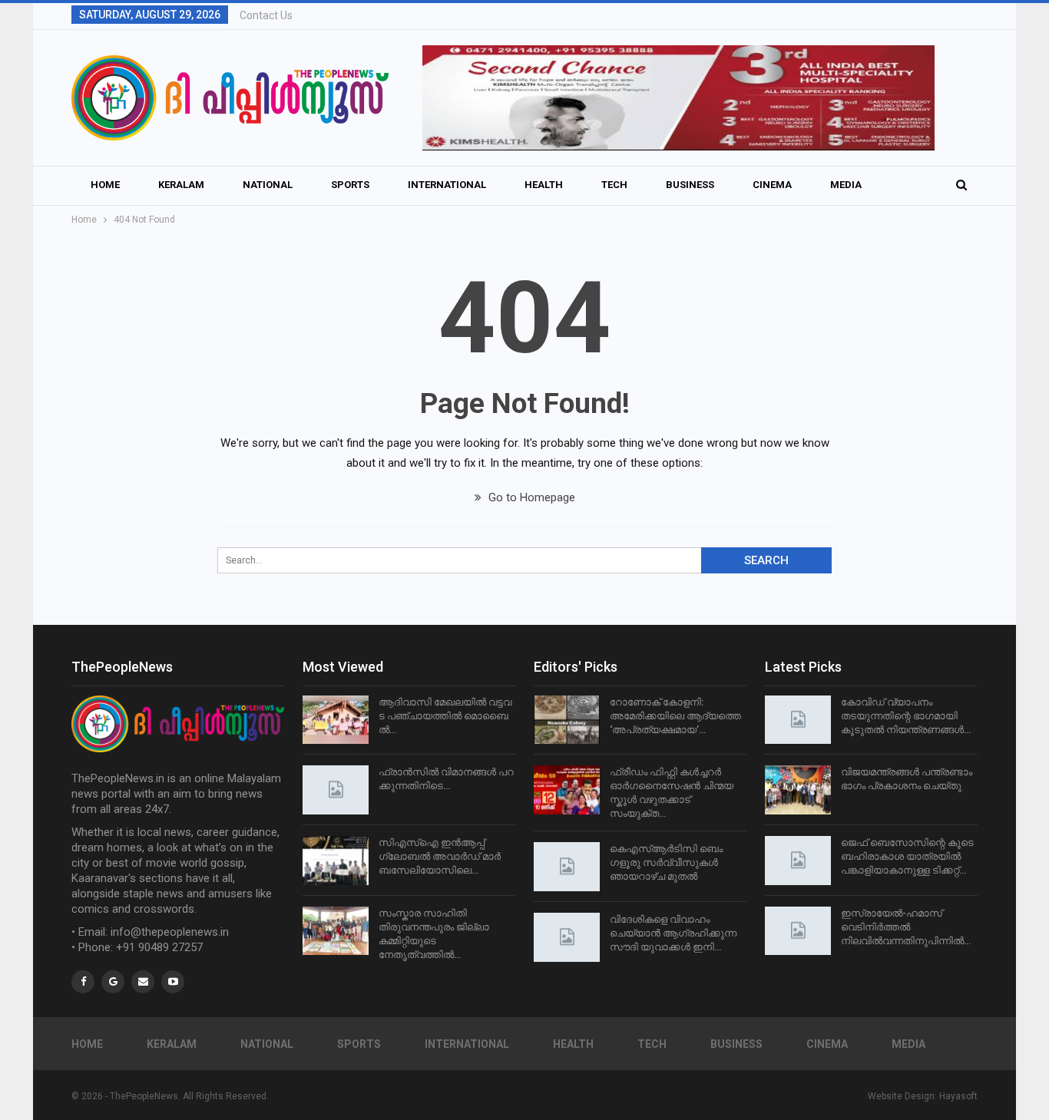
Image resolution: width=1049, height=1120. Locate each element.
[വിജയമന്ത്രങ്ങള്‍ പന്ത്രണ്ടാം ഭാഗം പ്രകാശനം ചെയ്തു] (798, 789)
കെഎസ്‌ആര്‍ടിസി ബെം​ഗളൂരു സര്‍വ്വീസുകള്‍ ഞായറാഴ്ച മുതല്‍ (666, 862)
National (268, 184)
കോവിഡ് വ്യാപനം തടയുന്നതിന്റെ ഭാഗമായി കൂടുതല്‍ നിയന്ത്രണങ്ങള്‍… (906, 715)
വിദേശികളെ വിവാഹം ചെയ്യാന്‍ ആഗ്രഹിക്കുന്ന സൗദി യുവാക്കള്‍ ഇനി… (673, 933)
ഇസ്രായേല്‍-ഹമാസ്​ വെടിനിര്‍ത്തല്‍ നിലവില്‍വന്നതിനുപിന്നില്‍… (906, 927)
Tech (614, 184)
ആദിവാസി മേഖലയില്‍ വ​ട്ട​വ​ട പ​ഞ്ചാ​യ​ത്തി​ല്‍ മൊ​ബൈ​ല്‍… (445, 715)
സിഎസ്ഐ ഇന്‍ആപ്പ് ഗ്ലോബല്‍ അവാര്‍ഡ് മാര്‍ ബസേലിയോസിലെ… (440, 856)
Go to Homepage (530, 497)
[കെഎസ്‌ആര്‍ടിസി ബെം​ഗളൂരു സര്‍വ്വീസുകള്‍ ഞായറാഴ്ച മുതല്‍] (567, 866)
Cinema (772, 184)
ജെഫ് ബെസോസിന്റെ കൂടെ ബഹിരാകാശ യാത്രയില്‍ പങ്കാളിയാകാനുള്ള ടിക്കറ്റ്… (907, 856)
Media (846, 184)
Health (543, 184)
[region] (678, 97)
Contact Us (266, 15)
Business (690, 184)
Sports (350, 184)
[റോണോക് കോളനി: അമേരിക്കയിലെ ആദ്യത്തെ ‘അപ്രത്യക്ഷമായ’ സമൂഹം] (567, 720)
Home (105, 184)
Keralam (181, 184)
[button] (678, 97)
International (447, 184)
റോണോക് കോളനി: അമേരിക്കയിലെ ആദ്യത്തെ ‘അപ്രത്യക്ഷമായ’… (675, 715)
